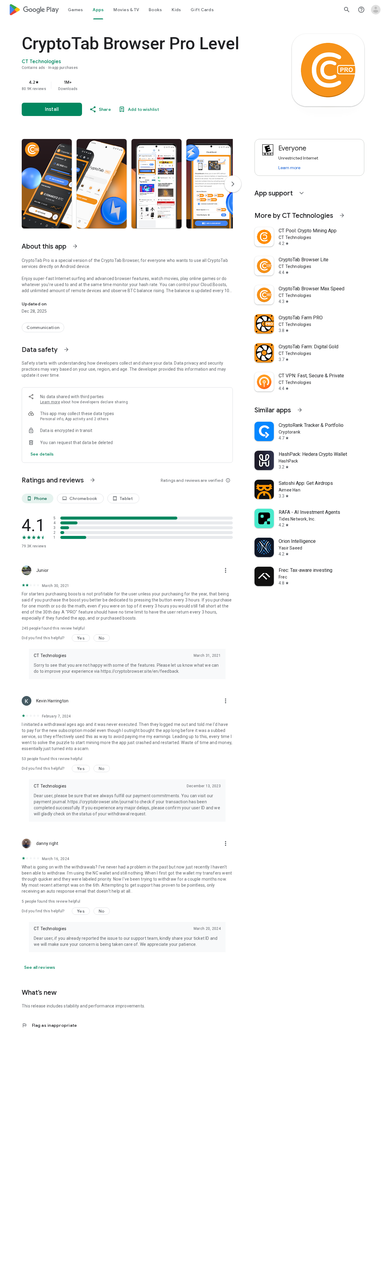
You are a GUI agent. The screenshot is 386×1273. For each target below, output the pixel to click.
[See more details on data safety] (42, 454)
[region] (142, 85)
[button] (47, 183)
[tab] (75, 9)
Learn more (50, 402)
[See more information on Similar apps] (300, 410)
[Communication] (43, 327)
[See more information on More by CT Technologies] (342, 215)
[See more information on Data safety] (66, 349)
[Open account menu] (376, 9)
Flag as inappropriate (49, 1025)
